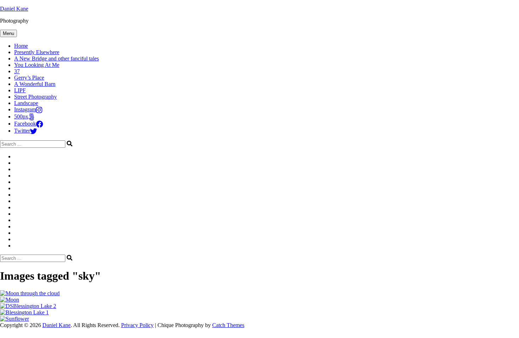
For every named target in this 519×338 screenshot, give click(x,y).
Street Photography (35, 97)
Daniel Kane (14, 9)
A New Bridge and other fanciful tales (56, 59)
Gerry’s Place (29, 78)
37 (17, 71)
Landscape (26, 103)
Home (21, 46)
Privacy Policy (137, 325)
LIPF (20, 90)
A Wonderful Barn (34, 84)
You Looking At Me (36, 65)
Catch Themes (228, 325)
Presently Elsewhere (36, 52)
